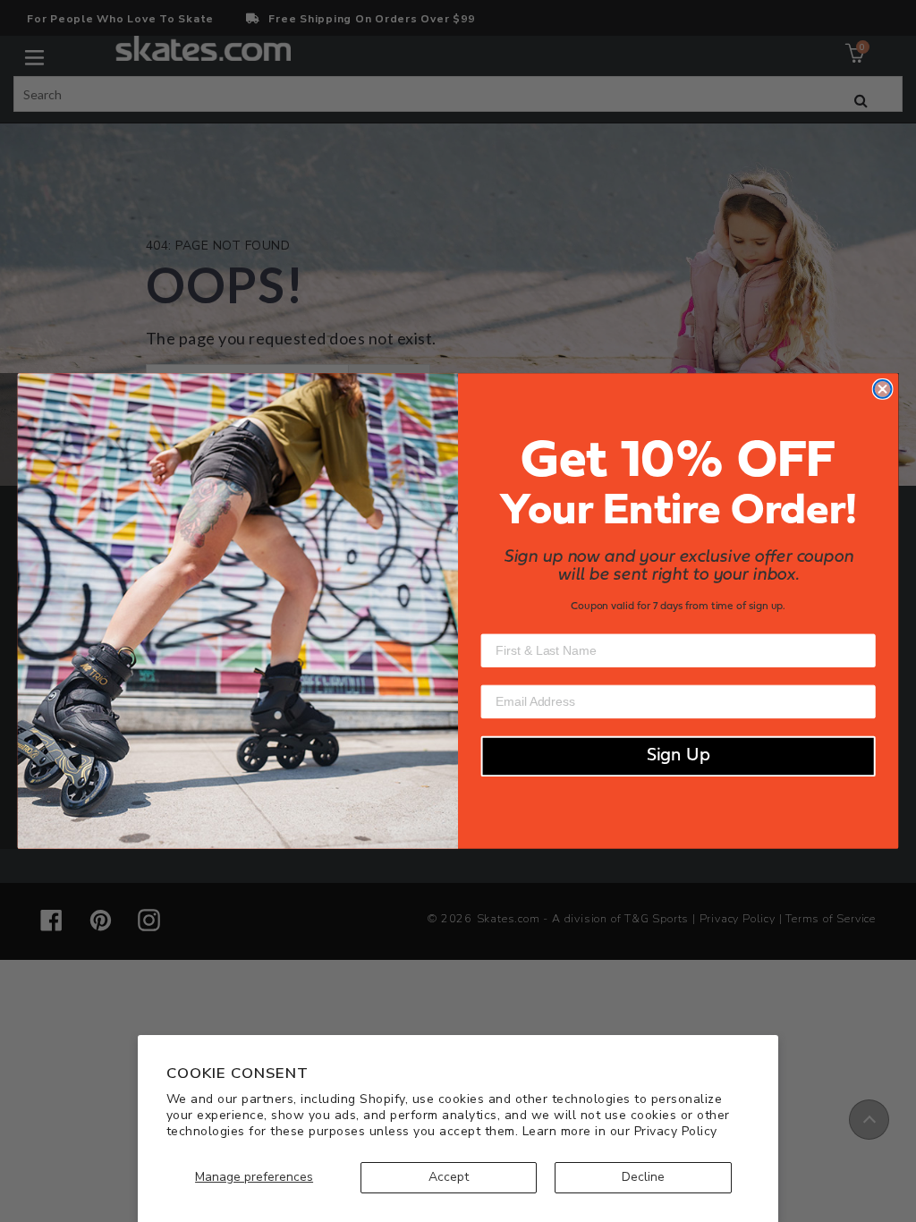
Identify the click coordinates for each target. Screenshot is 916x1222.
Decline (643, 1176)
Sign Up (678, 757)
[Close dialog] (883, 389)
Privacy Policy (675, 1131)
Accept (448, 1176)
